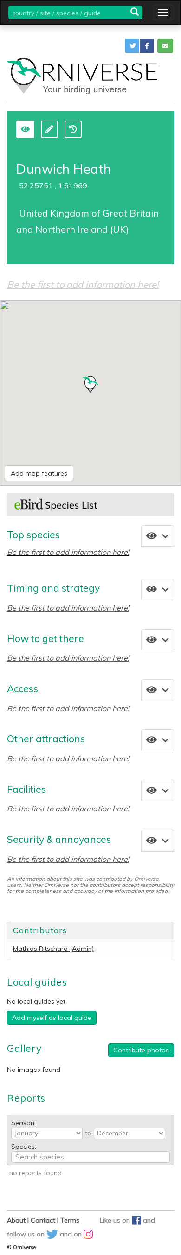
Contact (43, 1220)
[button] (132, 46)
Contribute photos (141, 1050)
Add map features (39, 473)
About (16, 1220)
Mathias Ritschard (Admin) (53, 948)
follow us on (26, 1234)
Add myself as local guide (51, 1017)
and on (72, 1234)
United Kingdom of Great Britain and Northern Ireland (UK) (87, 221)
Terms (69, 1220)
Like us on (116, 1220)
